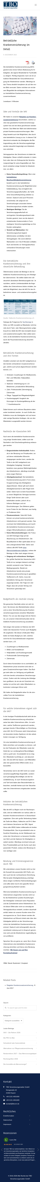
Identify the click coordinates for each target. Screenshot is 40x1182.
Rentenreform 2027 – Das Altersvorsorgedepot (19, 1053)
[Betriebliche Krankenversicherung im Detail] (20, 26)
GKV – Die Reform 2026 (11, 1032)
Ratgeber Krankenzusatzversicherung (20, 985)
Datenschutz (7, 1120)
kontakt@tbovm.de (12, 1104)
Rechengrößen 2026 (10, 1059)
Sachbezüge (27, 322)
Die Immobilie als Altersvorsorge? (15, 1064)
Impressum (7, 1124)
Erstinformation (8, 1116)
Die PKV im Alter (9, 1038)
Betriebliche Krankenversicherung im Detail (16, 45)
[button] (2, 1149)
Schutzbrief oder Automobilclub (14, 1043)
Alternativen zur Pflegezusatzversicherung (18, 1048)
